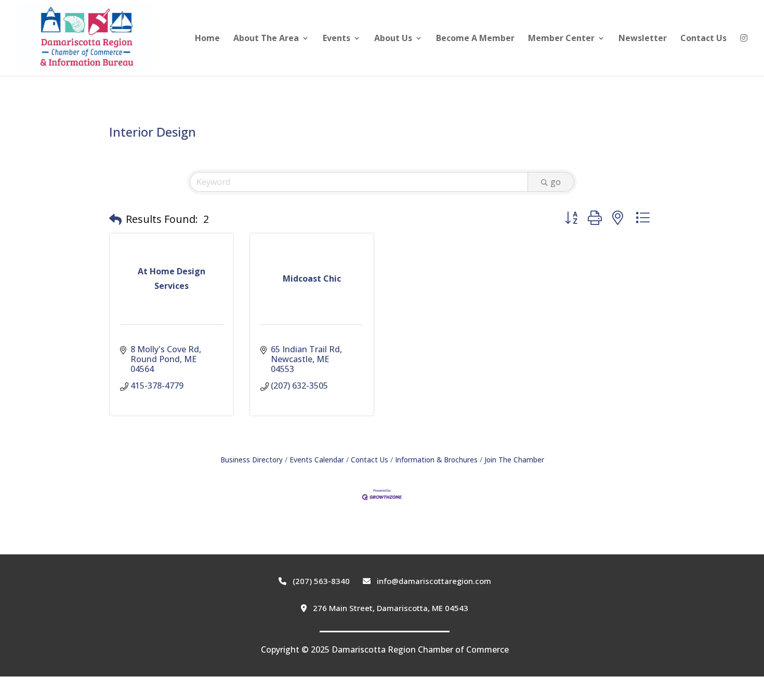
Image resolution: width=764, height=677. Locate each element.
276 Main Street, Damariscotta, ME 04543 (389, 608)
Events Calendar (316, 459)
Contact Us (703, 39)
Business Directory (251, 459)
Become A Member (475, 39)
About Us (393, 39)
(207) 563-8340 (320, 581)
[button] (115, 219)
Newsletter (642, 39)
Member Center (561, 39)
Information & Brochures (436, 459)
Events (336, 39)
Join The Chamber (514, 459)
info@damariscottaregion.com (433, 581)
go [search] (555, 182)
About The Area (266, 39)
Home (207, 39)
